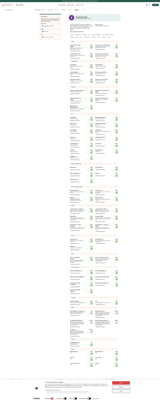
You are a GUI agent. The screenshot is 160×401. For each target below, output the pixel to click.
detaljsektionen (87, 395)
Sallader (72, 37)
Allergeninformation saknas (100, 49)
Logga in (155, 4)
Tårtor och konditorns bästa (108, 34)
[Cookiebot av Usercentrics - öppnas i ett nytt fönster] (36, 398)
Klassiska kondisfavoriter (96, 34)
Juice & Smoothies (87, 37)
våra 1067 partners (52, 384)
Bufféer (99, 37)
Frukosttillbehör (78, 34)
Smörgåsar (85, 34)
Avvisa (121, 391)
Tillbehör (104, 37)
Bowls (81, 37)
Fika (89, 34)
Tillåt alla (121, 382)
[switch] (65, 398)
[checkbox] (70, 31)
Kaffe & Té (94, 37)
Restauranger (62, 5)
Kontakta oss (80, 5)
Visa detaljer (96, 398)
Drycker (108, 37)
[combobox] (20, 5)
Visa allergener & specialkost (78, 31)
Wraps (76, 37)
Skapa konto (70, 5)
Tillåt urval (121, 386)
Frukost (72, 34)
